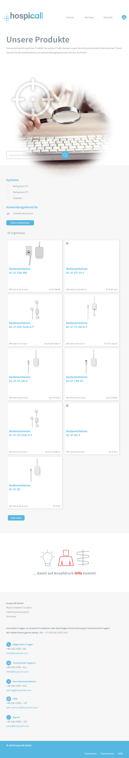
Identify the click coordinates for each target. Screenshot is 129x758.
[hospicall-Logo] (23, 17)
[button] (59, 17)
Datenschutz (107, 753)
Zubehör (17, 198)
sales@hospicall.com (17, 726)
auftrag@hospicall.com (18, 690)
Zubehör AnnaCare (23, 213)
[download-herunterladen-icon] (124, 17)
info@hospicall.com (17, 653)
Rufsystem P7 (20, 192)
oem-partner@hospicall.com (22, 707)
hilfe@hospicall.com (17, 671)
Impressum (90, 753)
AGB (120, 753)
